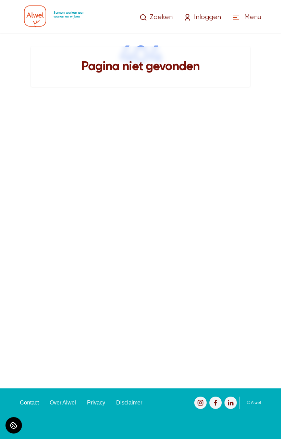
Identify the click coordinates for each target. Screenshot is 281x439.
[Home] (54, 16)
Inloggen (207, 17)
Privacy (96, 402)
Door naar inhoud (26, 9)
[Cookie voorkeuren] (13, 425)
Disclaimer (129, 402)
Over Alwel (63, 402)
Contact (29, 402)
